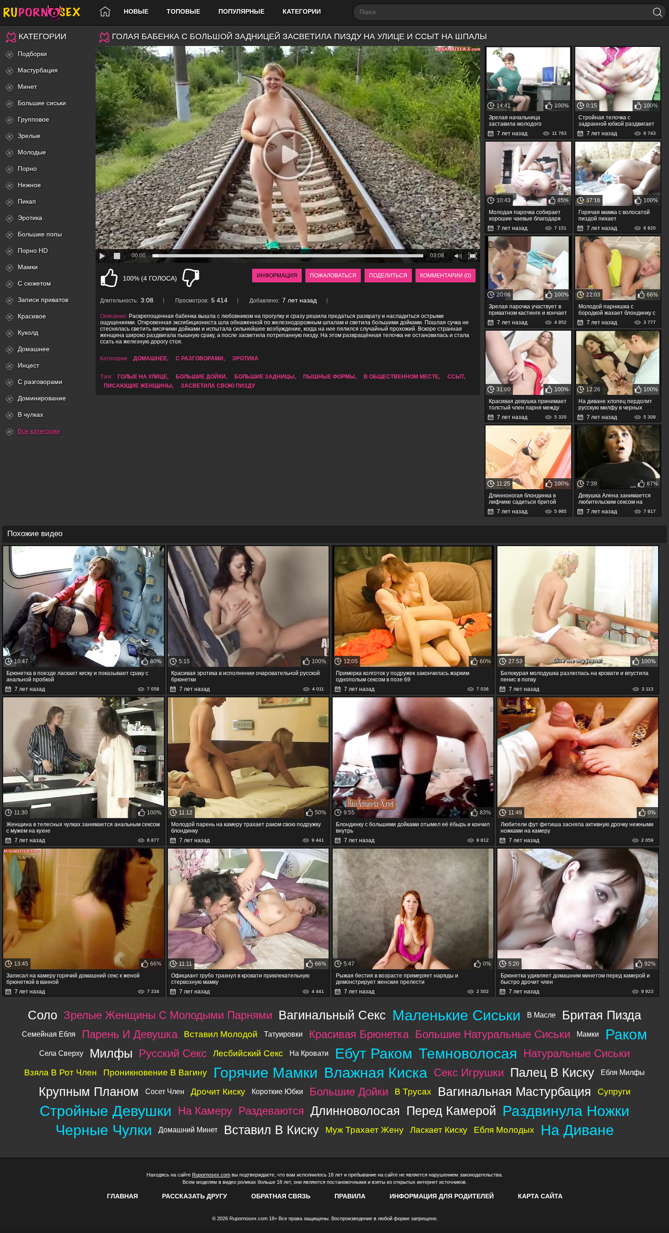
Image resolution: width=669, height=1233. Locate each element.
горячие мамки (265, 1072)
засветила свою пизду (218, 386)
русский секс (173, 1053)
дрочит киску (218, 1091)
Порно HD (33, 250)
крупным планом (89, 1092)
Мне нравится (109, 278)
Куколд (28, 332)
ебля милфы (623, 1072)
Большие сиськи (42, 103)
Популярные (241, 11)
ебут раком (373, 1053)
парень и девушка (129, 1034)
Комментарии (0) (445, 275)
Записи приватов (43, 299)
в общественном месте (401, 376)
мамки (588, 1034)
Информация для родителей (442, 1196)
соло (42, 1015)
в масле (541, 1015)
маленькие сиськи (456, 1015)
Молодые (32, 152)
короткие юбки (277, 1091)
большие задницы (264, 376)
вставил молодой (221, 1034)
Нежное (29, 185)
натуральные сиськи (576, 1053)
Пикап (27, 201)
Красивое (32, 316)
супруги (614, 1091)
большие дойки (201, 376)
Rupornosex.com (211, 1174)
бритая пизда (601, 1015)
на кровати (309, 1053)
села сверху (61, 1053)
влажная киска (375, 1072)
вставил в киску (271, 1130)
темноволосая (468, 1053)
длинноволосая (355, 1111)
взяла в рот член (60, 1072)
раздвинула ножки (565, 1111)
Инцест (28, 365)
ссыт (455, 376)
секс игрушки (469, 1072)
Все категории (39, 431)
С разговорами (40, 381)
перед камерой (451, 1111)
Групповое (33, 119)
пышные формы (329, 376)
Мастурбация (38, 70)
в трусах (413, 1091)
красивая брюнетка (359, 1034)
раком (626, 1034)
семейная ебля (49, 1034)
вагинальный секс (332, 1015)
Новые (136, 11)
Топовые (183, 11)
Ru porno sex (45, 12)
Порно (27, 168)
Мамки (28, 267)
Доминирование (42, 398)
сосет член (164, 1091)
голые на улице (142, 376)
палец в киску (552, 1072)
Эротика (30, 217)
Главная (122, 1196)
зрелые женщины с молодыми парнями (168, 1015)
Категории (302, 11)
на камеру (205, 1111)
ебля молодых (504, 1130)
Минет (27, 86)
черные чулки (104, 1130)
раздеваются (271, 1111)
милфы (111, 1053)
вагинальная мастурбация (514, 1092)
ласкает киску (438, 1130)
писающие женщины (138, 386)
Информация (277, 275)
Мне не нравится (191, 278)
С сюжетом (34, 283)
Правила (349, 1196)
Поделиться (388, 275)
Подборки (32, 53)
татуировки (283, 1034)
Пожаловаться (333, 275)
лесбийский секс (248, 1053)
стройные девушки (106, 1111)
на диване (577, 1130)
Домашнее (34, 349)
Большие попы (40, 234)
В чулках (30, 414)
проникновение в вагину (155, 1072)
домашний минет (188, 1130)
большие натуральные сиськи (492, 1034)
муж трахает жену (364, 1130)
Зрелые (29, 135)
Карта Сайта (540, 1196)
